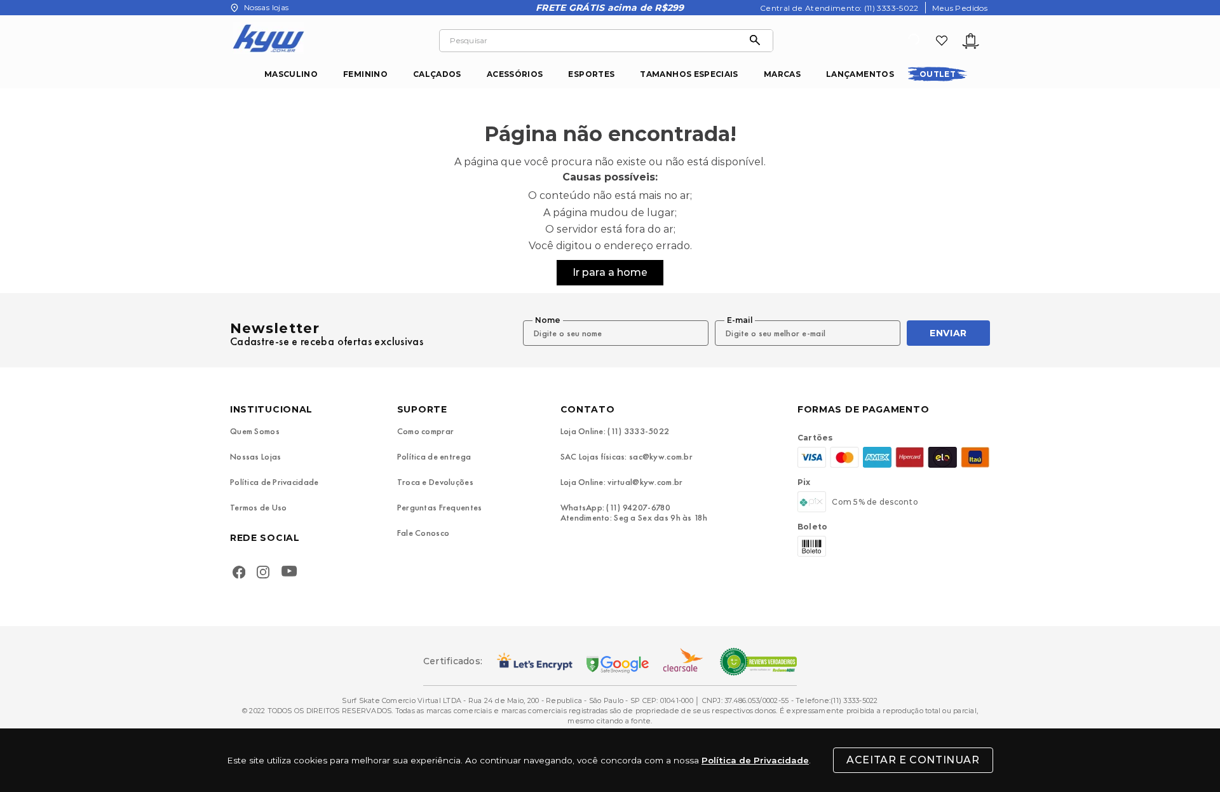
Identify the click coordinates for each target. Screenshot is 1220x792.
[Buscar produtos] (758, 40)
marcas (782, 74)
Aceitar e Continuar (912, 760)
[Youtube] (292, 573)
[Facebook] (239, 573)
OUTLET (937, 74)
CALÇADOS (437, 74)
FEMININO (365, 74)
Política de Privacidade (755, 760)
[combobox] (606, 40)
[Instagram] (263, 573)
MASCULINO (291, 74)
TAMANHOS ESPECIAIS (689, 74)
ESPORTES (591, 74)
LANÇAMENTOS (860, 74)
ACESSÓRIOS (515, 74)
